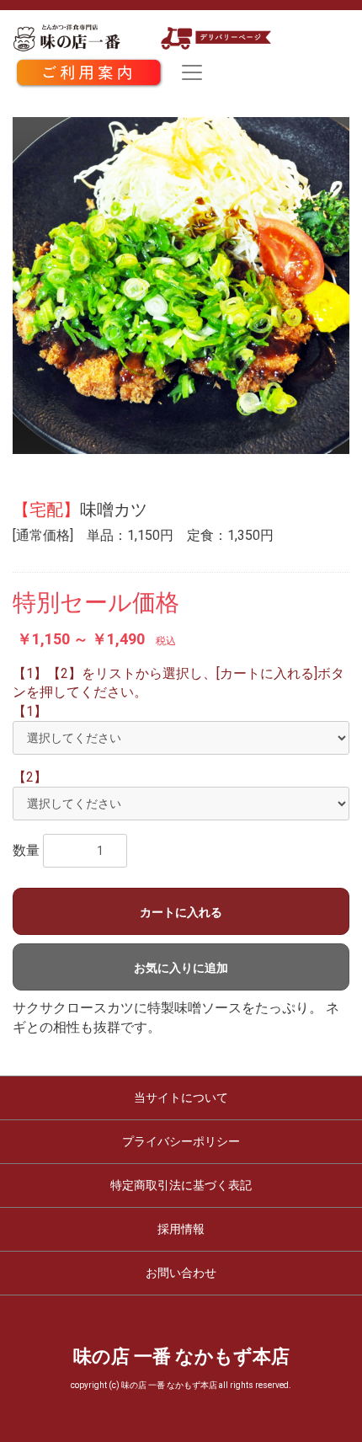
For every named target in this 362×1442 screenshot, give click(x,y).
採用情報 (181, 1229)
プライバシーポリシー (181, 1141)
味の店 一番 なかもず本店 (181, 1356)
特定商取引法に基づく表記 (181, 1185)
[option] (181, 285)
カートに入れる (181, 912)
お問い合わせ (181, 1272)
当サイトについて (181, 1097)
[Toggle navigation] (192, 72)
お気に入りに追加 (181, 968)
